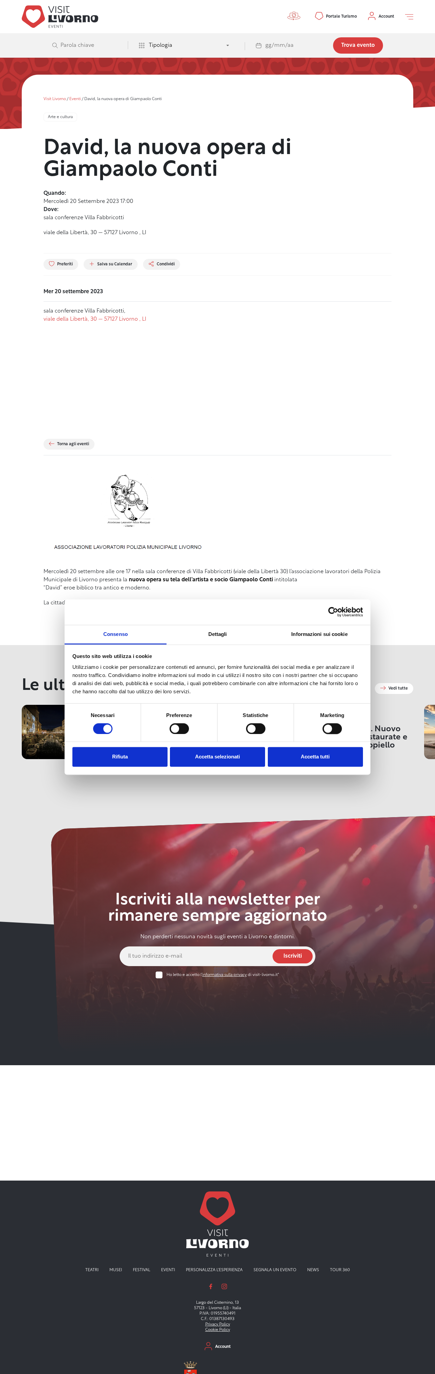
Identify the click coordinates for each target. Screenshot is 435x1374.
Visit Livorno (55, 99)
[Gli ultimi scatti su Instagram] (224, 1286)
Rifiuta (120, 757)
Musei (115, 1270)
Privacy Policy (217, 1324)
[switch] (179, 728)
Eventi (75, 99)
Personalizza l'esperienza (214, 1270)
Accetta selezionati (217, 757)
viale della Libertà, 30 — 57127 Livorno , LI (95, 319)
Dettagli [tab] (217, 634)
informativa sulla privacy (224, 975)
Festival (141, 1270)
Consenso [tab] (115, 634)
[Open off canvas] (409, 16)
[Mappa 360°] (295, 16)
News (313, 1270)
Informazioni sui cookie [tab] (319, 634)
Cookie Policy (217, 1330)
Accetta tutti (315, 757)
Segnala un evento (275, 1270)
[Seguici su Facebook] (210, 1286)
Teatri (92, 1270)
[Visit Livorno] (60, 16)
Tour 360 (340, 1270)
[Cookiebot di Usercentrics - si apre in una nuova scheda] (333, 612)
